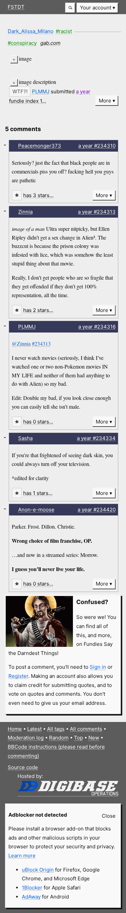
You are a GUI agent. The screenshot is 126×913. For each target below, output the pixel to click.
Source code (23, 767)
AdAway (31, 896)
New (93, 737)
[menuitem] (97, 8)
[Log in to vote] (20, 91)
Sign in (98, 667)
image (25, 58)
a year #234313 (97, 212)
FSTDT (16, 7)
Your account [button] (95, 7)
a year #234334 (96, 438)
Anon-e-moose (36, 509)
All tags (56, 729)
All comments (86, 729)
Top (78, 737)
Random (59, 737)
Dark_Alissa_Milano (30, 31)
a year (83, 91)
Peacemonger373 (39, 146)
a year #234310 (97, 146)
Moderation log (26, 737)
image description (37, 81)
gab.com (50, 43)
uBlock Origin (38, 870)
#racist (64, 31)
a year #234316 (97, 326)
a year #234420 (97, 509)
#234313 (41, 343)
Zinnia (25, 212)
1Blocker (32, 887)
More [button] (105, 100)
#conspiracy (22, 43)
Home (15, 729)
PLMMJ (40, 91)
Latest (34, 729)
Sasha (25, 438)
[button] (70, 8)
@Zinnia (21, 343)
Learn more (22, 855)
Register (18, 676)
